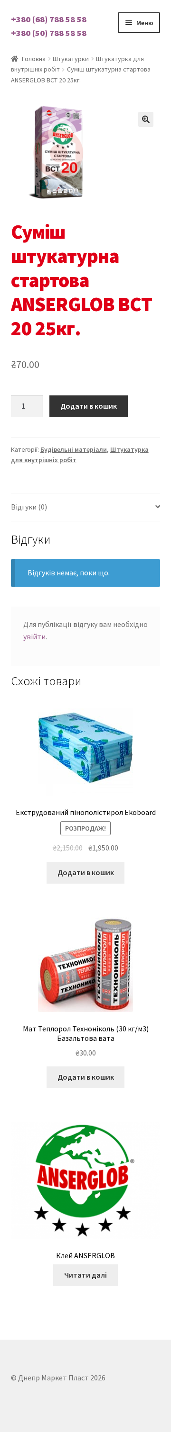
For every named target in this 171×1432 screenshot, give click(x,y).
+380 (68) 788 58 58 (48, 19)
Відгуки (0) (29, 506)
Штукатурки (71, 58)
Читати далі (85, 1275)
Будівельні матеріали (73, 449)
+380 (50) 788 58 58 (48, 32)
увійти (34, 636)
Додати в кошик (88, 406)
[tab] (86, 507)
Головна (34, 58)
